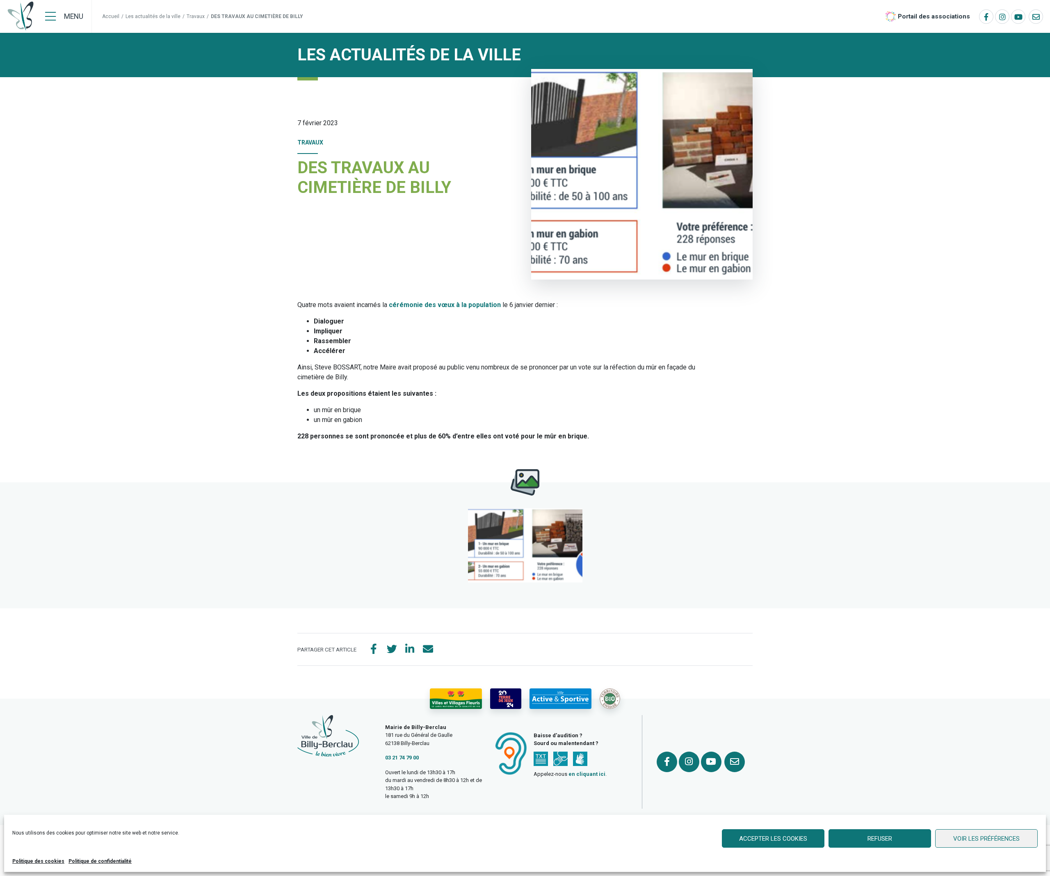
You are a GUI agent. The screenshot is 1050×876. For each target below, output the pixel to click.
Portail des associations (934, 16)
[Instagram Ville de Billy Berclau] (1002, 16)
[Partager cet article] (428, 649)
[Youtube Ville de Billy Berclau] (1018, 16)
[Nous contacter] (1036, 16)
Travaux (196, 16)
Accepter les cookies (773, 838)
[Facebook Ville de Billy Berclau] (986, 16)
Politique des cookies (38, 861)
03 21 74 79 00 (402, 757)
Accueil (110, 16)
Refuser (879, 838)
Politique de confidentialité (100, 861)
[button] (525, 545)
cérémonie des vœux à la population (445, 305)
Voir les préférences (986, 838)
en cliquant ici (586, 774)
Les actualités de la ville (153, 16)
